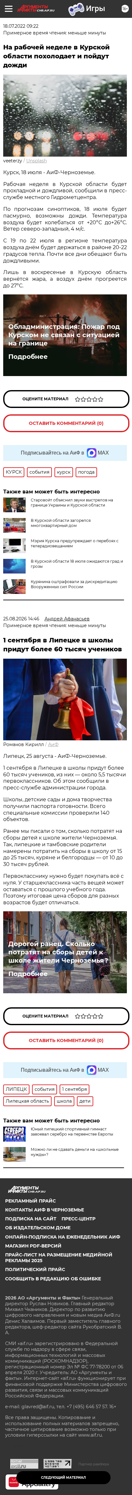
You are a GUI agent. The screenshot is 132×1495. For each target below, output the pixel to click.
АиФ (53, 744)
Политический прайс (35, 1269)
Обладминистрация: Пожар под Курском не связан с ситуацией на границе (64, 335)
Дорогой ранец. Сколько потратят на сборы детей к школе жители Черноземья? (58, 952)
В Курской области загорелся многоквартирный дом (61, 523)
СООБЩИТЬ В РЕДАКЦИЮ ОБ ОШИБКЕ (53, 1279)
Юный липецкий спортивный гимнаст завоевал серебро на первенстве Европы (72, 1131)
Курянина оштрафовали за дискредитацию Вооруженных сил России (74, 584)
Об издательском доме (37, 1228)
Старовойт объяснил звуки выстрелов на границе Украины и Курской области (72, 502)
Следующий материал (63, 1478)
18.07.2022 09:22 (20, 26)
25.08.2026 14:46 (21, 619)
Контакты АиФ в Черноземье (44, 1210)
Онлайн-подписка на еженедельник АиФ (62, 1237)
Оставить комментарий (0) (66, 423)
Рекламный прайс (30, 1201)
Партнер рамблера (93, 1464)
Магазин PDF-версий (33, 1246)
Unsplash (36, 161)
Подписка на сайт (30, 1219)
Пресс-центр (78, 1219)
